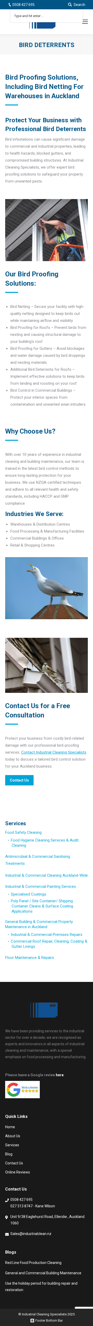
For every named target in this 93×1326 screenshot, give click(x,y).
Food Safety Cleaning (23, 832)
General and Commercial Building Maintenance (43, 1273)
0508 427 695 (23, 5)
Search (79, 5)
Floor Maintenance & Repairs (29, 957)
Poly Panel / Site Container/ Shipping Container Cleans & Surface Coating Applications (42, 906)
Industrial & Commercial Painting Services (40, 886)
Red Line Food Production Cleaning (33, 1263)
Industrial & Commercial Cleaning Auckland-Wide (46, 875)
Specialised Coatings (28, 894)
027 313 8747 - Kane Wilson (32, 1206)
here (60, 1075)
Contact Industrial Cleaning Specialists (53, 752)
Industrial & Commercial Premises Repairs (46, 934)
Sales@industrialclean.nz (30, 1234)
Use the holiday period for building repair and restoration (41, 1286)
